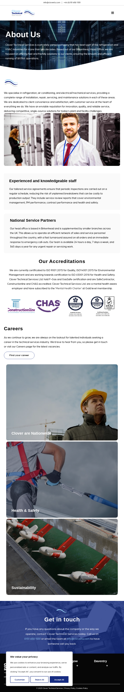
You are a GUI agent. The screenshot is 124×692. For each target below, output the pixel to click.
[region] (39, 669)
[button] (11, 306)
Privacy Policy (69, 688)
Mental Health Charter (68, 288)
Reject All (39, 679)
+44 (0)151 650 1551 (72, 2)
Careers (13, 328)
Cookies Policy (82, 688)
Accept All (59, 679)
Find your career (19, 355)
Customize (20, 679)
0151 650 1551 (32, 638)
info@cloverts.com (51, 2)
